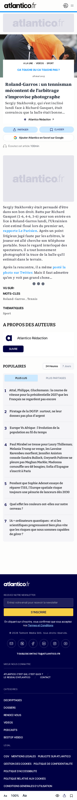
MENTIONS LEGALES (23, 756)
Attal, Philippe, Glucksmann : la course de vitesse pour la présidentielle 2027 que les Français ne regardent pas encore (38, 394)
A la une (28, 63)
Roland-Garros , (15, 299)
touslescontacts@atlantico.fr (38, 653)
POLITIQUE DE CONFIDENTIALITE (53, 763)
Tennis (32, 299)
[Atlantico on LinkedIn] (44, 643)
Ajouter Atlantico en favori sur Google (41, 137)
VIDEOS (8, 722)
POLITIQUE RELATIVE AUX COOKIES (25, 778)
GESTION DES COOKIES (17, 763)
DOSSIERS (10, 707)
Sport (50, 63)
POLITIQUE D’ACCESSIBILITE (20, 771)
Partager (23, 129)
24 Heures (52, 366)
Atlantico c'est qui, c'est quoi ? (23, 674)
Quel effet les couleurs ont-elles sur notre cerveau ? (39, 506)
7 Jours (66, 366)
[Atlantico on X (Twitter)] (22, 643)
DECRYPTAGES (13, 700)
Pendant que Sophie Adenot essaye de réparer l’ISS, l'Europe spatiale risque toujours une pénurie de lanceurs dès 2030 (40, 487)
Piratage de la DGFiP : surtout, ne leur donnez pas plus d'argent (36, 413)
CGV (6, 756)
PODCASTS (10, 729)
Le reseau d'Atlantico (17, 677)
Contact (45, 677)
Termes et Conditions (40, 625)
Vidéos (40, 63)
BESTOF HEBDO (13, 737)
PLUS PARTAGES (56, 378)
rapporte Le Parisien (20, 230)
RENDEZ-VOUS (12, 715)
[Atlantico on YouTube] (65, 643)
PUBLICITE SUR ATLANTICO (54, 756)
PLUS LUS (21, 378)
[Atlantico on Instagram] (54, 643)
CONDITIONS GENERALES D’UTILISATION (28, 786)
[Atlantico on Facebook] (33, 643)
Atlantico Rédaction (39, 119)
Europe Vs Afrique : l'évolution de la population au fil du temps (34, 430)
